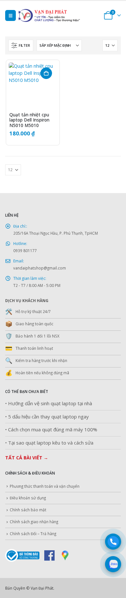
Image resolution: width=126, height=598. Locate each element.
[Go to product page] (33, 87)
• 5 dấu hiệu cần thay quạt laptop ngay (47, 417)
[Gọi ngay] (113, 542)
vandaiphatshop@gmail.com (39, 267)
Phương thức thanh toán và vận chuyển (44, 486)
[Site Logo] (58, 15)
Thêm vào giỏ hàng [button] (46, 73)
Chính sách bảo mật (28, 509)
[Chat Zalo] (113, 564)
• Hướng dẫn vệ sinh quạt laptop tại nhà (48, 403)
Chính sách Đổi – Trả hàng (33, 533)
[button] (10, 15)
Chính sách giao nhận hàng (34, 521)
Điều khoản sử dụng (28, 497)
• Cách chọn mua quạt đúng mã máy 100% (51, 429)
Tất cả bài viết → (26, 458)
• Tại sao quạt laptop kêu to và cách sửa (49, 443)
